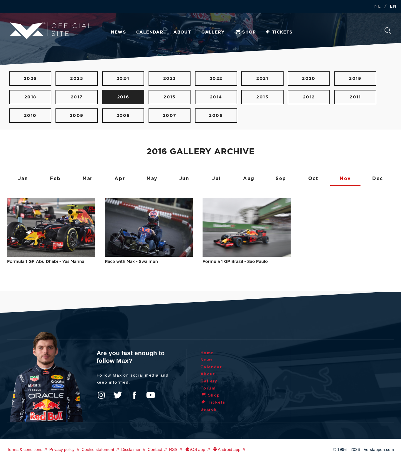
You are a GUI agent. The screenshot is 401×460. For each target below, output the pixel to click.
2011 (355, 97)
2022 (216, 78)
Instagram (101, 395)
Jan (23, 178)
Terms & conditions (24, 449)
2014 (216, 97)
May (152, 178)
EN (393, 7)
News (118, 32)
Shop (249, 32)
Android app (229, 449)
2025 (76, 78)
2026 (30, 78)
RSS (173, 449)
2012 (309, 97)
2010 (30, 115)
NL (377, 7)
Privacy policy (62, 449)
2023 (169, 78)
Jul (216, 178)
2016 (123, 97)
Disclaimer (131, 449)
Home (207, 352)
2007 (169, 115)
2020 (309, 78)
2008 (123, 115)
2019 (355, 78)
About (182, 32)
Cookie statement (98, 449)
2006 (216, 115)
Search (388, 32)
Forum (208, 388)
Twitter (117, 395)
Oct (313, 178)
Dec (377, 178)
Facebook (134, 395)
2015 (170, 97)
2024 (123, 78)
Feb (55, 178)
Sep (281, 178)
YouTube (150, 395)
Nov (345, 178)
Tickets (282, 32)
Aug (249, 178)
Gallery (213, 32)
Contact (155, 449)
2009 (77, 115)
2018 (30, 97)
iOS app (197, 449)
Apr (119, 178)
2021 (262, 78)
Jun (184, 178)
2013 (262, 97)
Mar (87, 178)
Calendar (149, 32)
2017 (77, 97)
